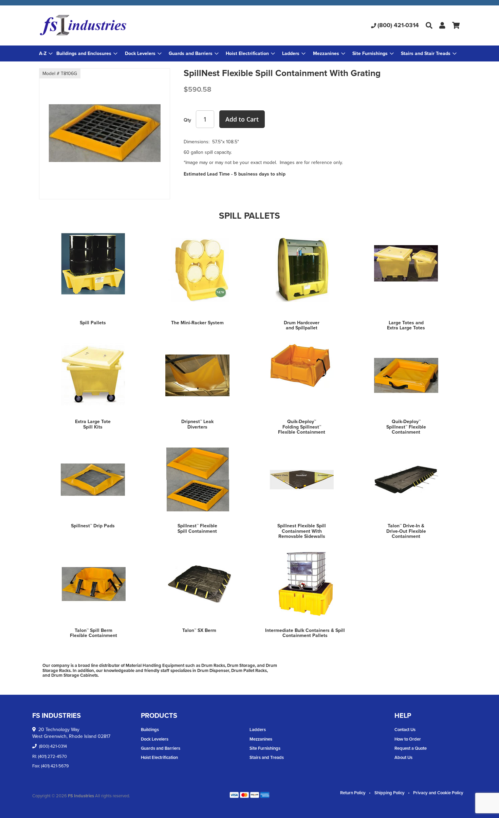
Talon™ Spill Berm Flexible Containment (93, 633)
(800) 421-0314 (398, 25)
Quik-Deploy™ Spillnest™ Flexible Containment (406, 426)
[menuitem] (86, 53)
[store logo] (109, 25)
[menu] (249, 53)
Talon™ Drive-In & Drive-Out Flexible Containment (406, 531)
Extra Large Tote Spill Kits (93, 424)
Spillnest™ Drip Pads (93, 525)
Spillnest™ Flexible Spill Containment (197, 528)
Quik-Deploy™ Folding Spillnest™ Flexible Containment (301, 426)
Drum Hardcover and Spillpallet (301, 325)
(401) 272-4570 (52, 756)
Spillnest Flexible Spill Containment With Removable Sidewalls (301, 531)
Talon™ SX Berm (199, 630)
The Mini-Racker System (197, 322)
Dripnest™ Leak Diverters (197, 424)
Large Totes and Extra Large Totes (406, 325)
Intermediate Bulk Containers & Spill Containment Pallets (305, 633)
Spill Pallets (93, 322)
